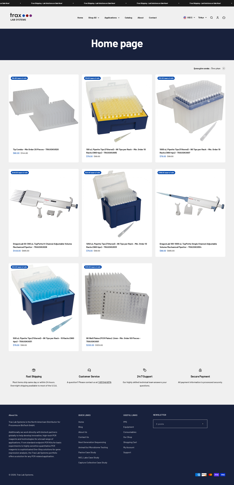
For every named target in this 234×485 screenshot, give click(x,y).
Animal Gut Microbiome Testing (93, 447)
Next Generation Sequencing (92, 442)
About (141, 17)
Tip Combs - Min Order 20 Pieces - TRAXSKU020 (36, 149)
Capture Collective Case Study (92, 462)
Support (127, 452)
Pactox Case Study (87, 452)
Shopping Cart (130, 442)
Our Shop (127, 437)
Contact (153, 17)
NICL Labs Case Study (88, 457)
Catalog (128, 17)
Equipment (128, 427)
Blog (80, 427)
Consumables (129, 432)
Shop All (92, 17)
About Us (82, 432)
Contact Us (83, 437)
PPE (125, 422)
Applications (111, 17)
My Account (128, 447)
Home (80, 17)
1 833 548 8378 (104, 382)
